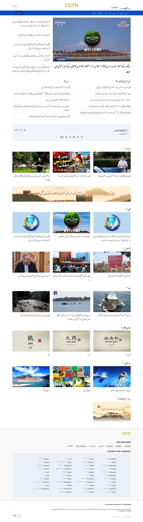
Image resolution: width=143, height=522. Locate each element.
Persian (66, 475)
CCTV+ (70, 446)
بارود (89, 354)
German (88, 462)
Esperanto (109, 489)
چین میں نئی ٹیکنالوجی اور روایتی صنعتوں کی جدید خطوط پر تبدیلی (114, 176)
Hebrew (89, 472)
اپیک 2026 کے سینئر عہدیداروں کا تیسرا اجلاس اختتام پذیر (74, 236)
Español (119, 446)
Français (109, 446)
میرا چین (127, 362)
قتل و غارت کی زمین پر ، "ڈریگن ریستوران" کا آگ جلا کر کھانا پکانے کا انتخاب (49, 116)
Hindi (90, 475)
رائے (67, 81)
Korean (89, 492)
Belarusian (108, 465)
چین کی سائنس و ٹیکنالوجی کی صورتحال (121, 390)
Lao (68, 459)
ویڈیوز (128, 148)
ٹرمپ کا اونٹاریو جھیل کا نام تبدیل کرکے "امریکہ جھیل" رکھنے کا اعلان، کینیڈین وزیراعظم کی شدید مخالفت (73, 317)
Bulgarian (109, 472)
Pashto (67, 485)
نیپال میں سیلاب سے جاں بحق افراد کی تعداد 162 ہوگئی (35, 315)
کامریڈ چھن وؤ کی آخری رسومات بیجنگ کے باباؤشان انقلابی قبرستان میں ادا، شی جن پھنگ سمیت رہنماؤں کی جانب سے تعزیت (112, 238)
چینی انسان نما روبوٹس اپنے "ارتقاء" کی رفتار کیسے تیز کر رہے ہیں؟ (113, 87)
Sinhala (44, 462)
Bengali (112, 469)
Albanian (111, 459)
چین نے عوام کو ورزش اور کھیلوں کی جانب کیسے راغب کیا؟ (74, 176)
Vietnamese (41, 489)
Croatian (110, 479)
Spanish (43, 465)
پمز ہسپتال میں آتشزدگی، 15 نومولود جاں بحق (119, 275)
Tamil (45, 472)
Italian (89, 485)
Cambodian (110, 475)
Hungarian (87, 479)
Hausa (89, 469)
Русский (92, 446)
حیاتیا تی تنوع (87, 390)
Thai (46, 475)
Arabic (111, 462)
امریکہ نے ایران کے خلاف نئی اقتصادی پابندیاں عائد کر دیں (34, 275)
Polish (67, 479)
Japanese (88, 489)
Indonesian (85, 482)
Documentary (81, 446)
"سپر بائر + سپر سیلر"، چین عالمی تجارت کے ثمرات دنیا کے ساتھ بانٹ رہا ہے (110, 100)
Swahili (43, 469)
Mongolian (65, 465)
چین (129, 208)
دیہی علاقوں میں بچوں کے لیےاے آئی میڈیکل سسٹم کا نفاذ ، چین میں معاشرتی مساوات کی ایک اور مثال (42, 93)
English (128, 446)
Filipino (111, 492)
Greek (88, 465)
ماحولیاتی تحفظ (46, 390)
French (88, 459)
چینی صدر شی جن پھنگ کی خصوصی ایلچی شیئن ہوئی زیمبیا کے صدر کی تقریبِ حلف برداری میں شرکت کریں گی (32, 238)
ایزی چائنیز (127, 327)
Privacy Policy (127, 517)
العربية (100, 446)
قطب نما (128, 354)
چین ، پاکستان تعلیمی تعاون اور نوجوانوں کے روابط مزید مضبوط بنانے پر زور (97, 65)
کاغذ (49, 354)
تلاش (18, 13)
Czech (111, 482)
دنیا (129, 287)
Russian (66, 492)
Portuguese (64, 482)
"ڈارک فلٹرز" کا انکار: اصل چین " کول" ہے (58, 100)
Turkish (44, 479)
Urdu (45, 485)
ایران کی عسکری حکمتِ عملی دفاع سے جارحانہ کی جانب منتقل (115, 315)
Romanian (65, 489)
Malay (65, 462)
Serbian (43, 459)
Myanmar (64, 469)
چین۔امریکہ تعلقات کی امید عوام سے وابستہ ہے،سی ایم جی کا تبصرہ (113, 93)
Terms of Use (116, 517)
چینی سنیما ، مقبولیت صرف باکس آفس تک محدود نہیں (55, 87)
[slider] (24, 130)
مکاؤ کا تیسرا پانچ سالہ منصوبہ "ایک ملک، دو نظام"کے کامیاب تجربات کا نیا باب (110, 106)
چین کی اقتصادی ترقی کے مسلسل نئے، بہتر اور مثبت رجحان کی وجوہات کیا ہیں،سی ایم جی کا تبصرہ (105, 112)
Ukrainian (42, 482)
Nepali (67, 472)
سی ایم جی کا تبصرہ (124, 81)
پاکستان (128, 248)
